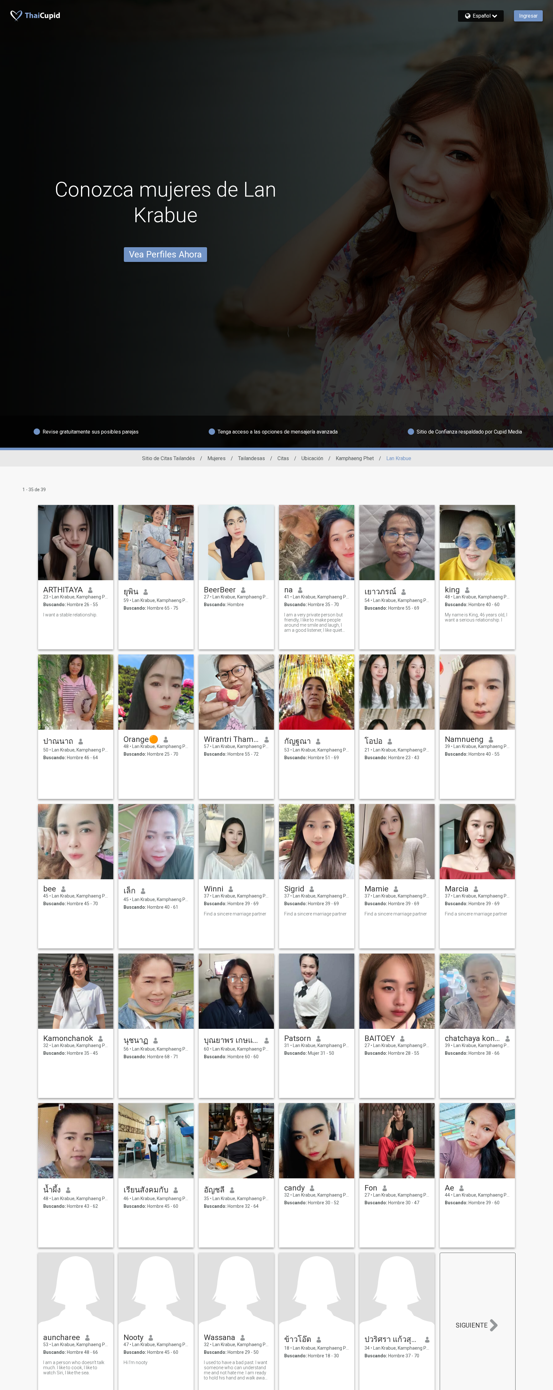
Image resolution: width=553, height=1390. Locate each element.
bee (49, 888)
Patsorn (297, 1038)
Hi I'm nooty (136, 1362)
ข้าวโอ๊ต (297, 1339)
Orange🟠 (141, 739)
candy (294, 1187)
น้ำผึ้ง (52, 1189)
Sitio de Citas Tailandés (168, 458)
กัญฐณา (297, 741)
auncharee (61, 1337)
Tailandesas (251, 458)
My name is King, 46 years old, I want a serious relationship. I (476, 617)
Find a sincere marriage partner (235, 913)
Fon (371, 1187)
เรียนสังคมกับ (146, 1189)
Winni (213, 888)
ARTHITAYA (63, 589)
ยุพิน (131, 591)
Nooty (133, 1337)
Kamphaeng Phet (355, 458)
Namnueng (464, 739)
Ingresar (528, 16)
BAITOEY (380, 1038)
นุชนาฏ (136, 1040)
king (452, 589)
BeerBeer (220, 589)
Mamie (377, 888)
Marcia (457, 888)
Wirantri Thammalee (231, 739)
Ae (449, 1187)
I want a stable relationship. (70, 614)
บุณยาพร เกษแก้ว (231, 1040)
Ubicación (312, 458)
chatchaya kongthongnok (472, 1038)
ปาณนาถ (58, 741)
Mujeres (216, 458)
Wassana (219, 1337)
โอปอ (373, 741)
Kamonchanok (68, 1038)
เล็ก (130, 890)
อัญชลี (214, 1189)
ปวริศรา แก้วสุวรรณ (392, 1339)
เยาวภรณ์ (380, 591)
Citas (283, 458)
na (288, 589)
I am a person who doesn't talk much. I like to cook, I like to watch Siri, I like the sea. (73, 1367)
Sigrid (294, 888)
